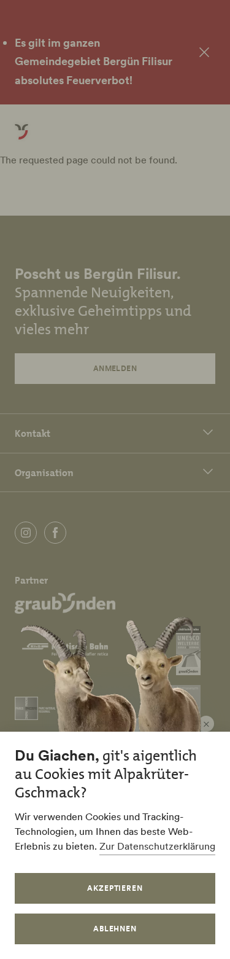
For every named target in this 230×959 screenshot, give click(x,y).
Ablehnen (115, 928)
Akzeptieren (115, 888)
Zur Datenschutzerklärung (157, 846)
